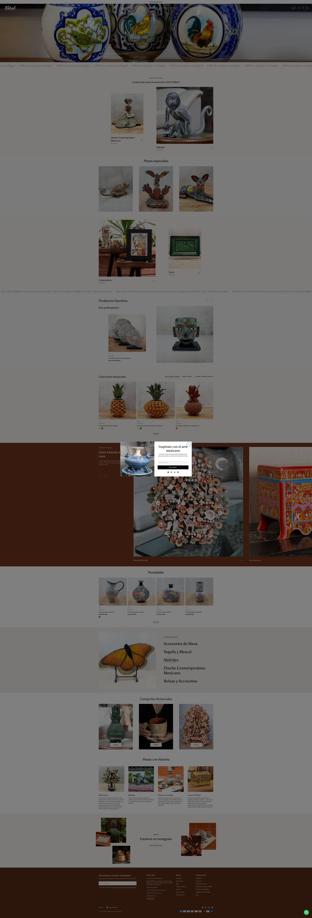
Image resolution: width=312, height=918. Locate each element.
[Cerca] (189, 444)
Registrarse (173, 467)
